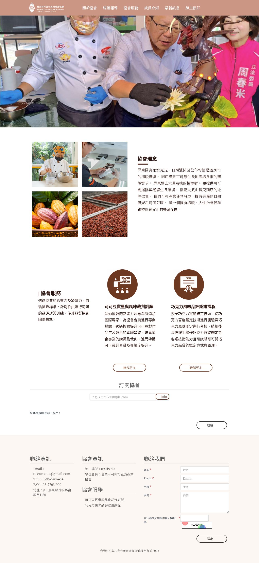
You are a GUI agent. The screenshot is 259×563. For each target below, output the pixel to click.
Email (147, 478)
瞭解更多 (129, 368)
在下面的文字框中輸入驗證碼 (159, 520)
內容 (146, 495)
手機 (146, 487)
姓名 (146, 470)
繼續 (210, 425)
